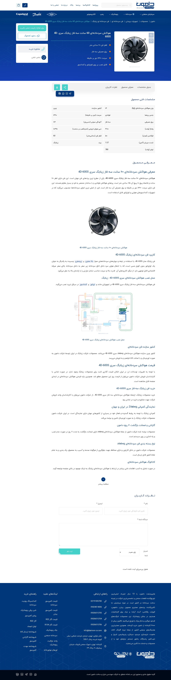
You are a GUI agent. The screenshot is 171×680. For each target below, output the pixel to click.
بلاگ (71, 5)
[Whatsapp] (35, 674)
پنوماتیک (114, 14)
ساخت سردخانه (149, 603)
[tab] (144, 87)
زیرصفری (78, 261)
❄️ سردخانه (130, 14)
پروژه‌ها (95, 5)
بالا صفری (89, 261)
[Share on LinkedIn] (67, 93)
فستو (153, 621)
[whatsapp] (63, 93)
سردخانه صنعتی (50, 635)
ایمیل (99, 503)
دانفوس (114, 607)
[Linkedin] (22, 674)
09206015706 (96, 625)
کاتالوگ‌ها (86, 5)
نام (146, 503)
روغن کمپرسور (30, 615)
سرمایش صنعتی (148, 14)
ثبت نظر (69, 551)
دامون (152, 21)
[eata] (60, 93)
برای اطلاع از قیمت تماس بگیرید (32, 28)
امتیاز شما (145, 553)
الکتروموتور (91, 14)
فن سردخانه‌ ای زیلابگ (100, 21)
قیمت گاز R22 (51, 619)
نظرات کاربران (111, 87)
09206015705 (96, 613)
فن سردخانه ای (117, 21)
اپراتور (92, 284)
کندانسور (83, 284)
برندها (78, 5)
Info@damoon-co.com (93, 630)
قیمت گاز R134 (51, 625)
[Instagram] (31, 674)
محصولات (144, 21)
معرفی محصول (127, 87)
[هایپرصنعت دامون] (145, 5)
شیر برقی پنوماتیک (28, 610)
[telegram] (70, 93)
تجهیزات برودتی (132, 21)
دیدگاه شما (142, 519)
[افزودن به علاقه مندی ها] (151, 40)
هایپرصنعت (150, 594)
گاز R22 (33, 621)
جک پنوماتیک (51, 630)
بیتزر (121, 607)
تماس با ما (55, 5)
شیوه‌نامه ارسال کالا (28, 632)
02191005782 (96, 601)
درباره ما (64, 5)
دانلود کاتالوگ (30, 36)
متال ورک (139, 621)
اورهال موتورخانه (50, 650)
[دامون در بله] (17, 674)
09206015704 (96, 619)
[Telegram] (26, 674)
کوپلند (152, 612)
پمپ (102, 14)
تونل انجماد (31, 626)
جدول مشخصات (144, 87)
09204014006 (96, 607)
